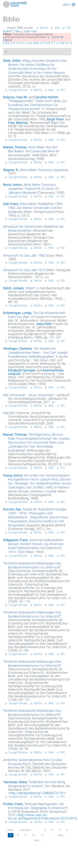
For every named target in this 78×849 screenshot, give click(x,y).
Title (17, 31)
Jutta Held (43, 324)
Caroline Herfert (46, 97)
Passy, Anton (12, 475)
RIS (68, 27)
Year (34, 31)
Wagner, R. (11, 170)
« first (9, 829)
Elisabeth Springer (22, 370)
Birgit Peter (55, 119)
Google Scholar (18, 90)
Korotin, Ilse (12, 509)
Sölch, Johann (13, 288)
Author (7, 31)
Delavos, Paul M (15, 97)
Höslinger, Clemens (17, 349)
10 (33, 835)
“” (37, 105)
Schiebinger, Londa (17, 313)
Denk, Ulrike (12, 61)
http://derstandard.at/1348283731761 (37, 793)
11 (42, 835)
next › (61, 835)
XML (57, 27)
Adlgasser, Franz (15, 540)
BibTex (44, 27)
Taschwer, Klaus (15, 782)
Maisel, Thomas (15, 147)
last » (37, 840)
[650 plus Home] (39, 4)
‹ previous (25, 829)
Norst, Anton (12, 185)
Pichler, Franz (13, 804)
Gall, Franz (10, 204)
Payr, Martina (18, 123)
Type (27, 31)
